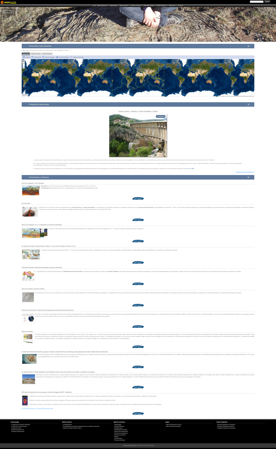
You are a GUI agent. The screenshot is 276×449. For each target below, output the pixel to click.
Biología (116, 436)
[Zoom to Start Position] (24, 61)
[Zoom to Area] (24, 67)
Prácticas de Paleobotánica (121, 431)
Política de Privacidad (148, 445)
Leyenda (28, 57)
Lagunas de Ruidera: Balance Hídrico (72, 428)
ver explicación (160, 116)
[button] (120, 71)
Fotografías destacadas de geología (226, 428)
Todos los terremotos (78, 57)
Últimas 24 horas (47, 54)
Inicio (94, 5)
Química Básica (118, 438)
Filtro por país (37, 57)
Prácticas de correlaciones (121, 433)
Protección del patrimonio (17, 431)
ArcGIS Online (230, 96)
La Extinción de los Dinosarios (19, 426)
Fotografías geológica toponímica (225, 426)
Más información (188, 168)
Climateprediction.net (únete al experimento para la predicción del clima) (81, 426)
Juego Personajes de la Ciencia (173, 424)
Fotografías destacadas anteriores (244, 172)
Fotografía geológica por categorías (226, 424)
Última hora (26, 54)
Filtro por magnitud (50, 57)
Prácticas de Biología (119, 440)
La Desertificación (67, 424)
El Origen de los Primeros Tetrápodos (20, 424)
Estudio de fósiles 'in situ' (17, 429)
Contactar (180, 5)
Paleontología (117, 424)
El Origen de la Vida (16, 428)
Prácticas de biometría (120, 435)
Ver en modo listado (64, 57)
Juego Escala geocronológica (173, 426)
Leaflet (220, 96)
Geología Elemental (119, 426)
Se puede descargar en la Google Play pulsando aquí (37, 408)
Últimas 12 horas (35, 54)
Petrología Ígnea (118, 428)
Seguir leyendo (138, 198)
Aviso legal (139, 445)
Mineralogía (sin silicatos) (120, 429)
